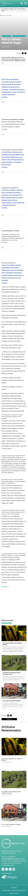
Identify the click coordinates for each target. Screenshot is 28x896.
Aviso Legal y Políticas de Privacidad (14, 890)
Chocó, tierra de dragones (10, 79)
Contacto (14, 888)
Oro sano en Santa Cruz (9, 263)
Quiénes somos (14, 893)
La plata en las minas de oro (10, 188)
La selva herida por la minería (10, 231)
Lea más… (5, 97)
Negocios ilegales (9, 9)
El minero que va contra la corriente (12, 150)
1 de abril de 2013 (6, 46)
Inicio (3, 9)
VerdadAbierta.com (8, 865)
